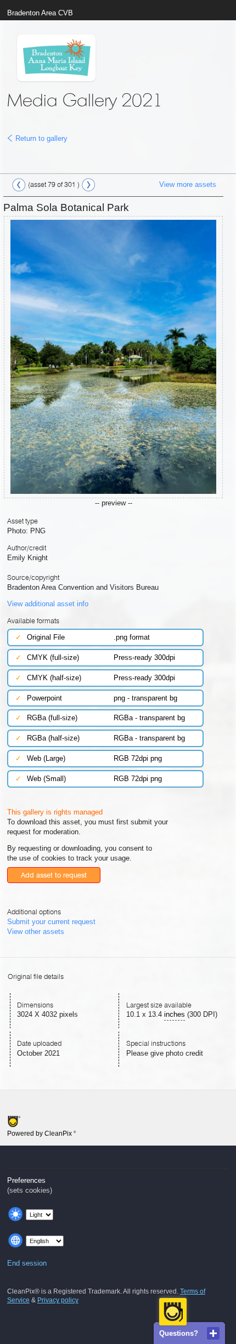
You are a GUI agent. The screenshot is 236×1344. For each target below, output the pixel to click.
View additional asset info (47, 604)
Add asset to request (54, 875)
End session (27, 1263)
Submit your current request (51, 922)
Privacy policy (57, 1300)
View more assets (187, 184)
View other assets (35, 931)
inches (174, 1014)
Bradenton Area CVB (40, 13)
